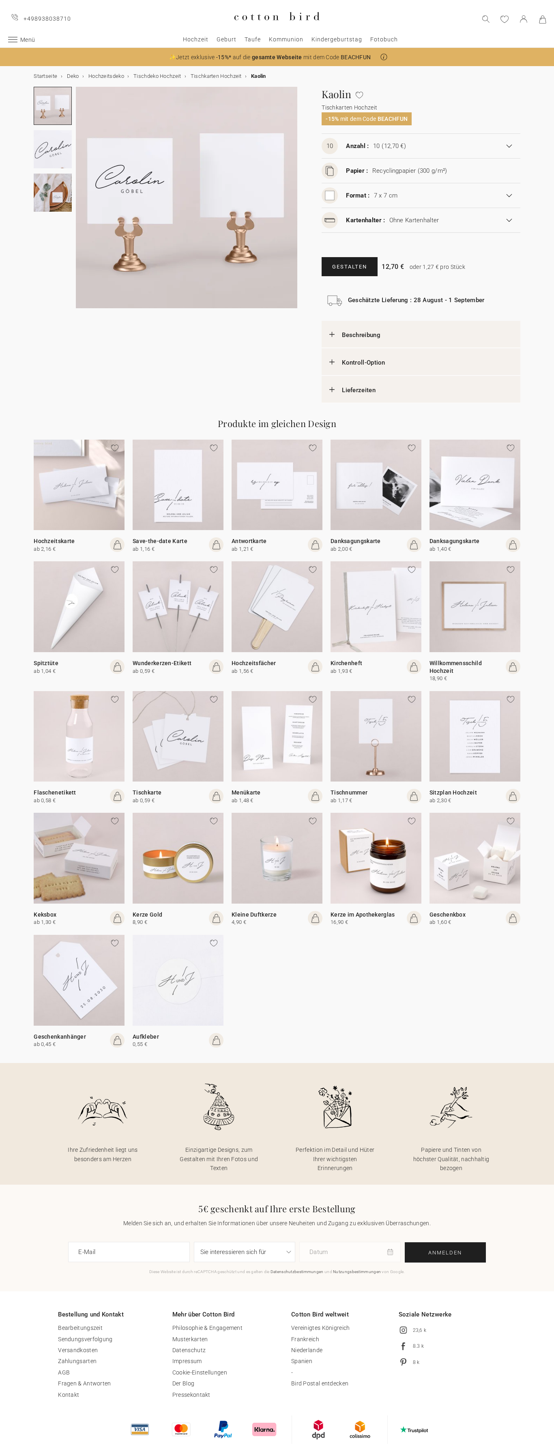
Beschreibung (361, 335)
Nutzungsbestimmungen (357, 1271)
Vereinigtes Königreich (320, 1328)
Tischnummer (349, 792)
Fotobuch (384, 39)
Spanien (301, 1361)
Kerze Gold (147, 914)
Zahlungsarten (77, 1361)
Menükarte (246, 792)
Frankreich (305, 1339)
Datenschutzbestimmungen (297, 1271)
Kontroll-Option (363, 362)
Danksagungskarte (356, 541)
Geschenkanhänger (60, 1036)
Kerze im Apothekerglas (363, 914)
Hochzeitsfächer (254, 663)
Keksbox (45, 914)
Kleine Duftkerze (254, 914)
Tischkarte (147, 792)
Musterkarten (190, 1339)
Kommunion (286, 39)
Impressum (187, 1361)
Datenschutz (189, 1350)
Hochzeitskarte (54, 541)
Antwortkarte (249, 541)
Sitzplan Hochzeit (453, 792)
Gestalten (349, 267)
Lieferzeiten (359, 390)
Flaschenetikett (55, 792)
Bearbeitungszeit (80, 1328)
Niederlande (306, 1350)
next (81, 202)
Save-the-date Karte (160, 541)
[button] (384, 57)
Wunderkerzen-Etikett (162, 663)
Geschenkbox (447, 914)
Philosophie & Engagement (207, 1328)
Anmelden (445, 1253)
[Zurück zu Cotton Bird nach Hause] (277, 27)
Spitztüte (46, 663)
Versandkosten (78, 1350)
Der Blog (183, 1383)
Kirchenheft (346, 663)
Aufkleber (146, 1036)
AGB (64, 1372)
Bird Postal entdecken (319, 1383)
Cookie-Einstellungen (199, 1372)
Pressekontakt (191, 1395)
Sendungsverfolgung (85, 1339)
